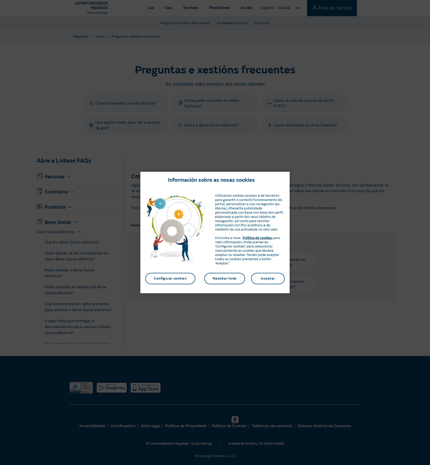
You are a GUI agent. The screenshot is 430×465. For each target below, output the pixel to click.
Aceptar (268, 278)
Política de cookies (257, 238)
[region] (215, 232)
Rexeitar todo (225, 278)
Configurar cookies (170, 278)
